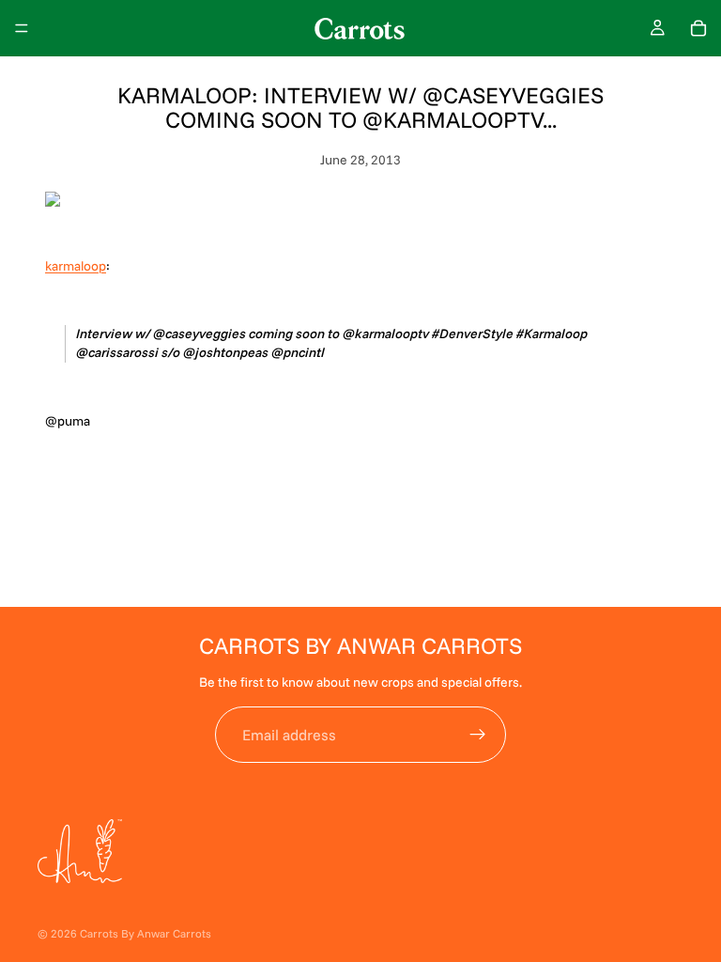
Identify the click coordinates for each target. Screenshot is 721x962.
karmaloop (75, 265)
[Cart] (698, 28)
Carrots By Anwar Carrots (145, 933)
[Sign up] (478, 734)
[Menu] (21, 28)
